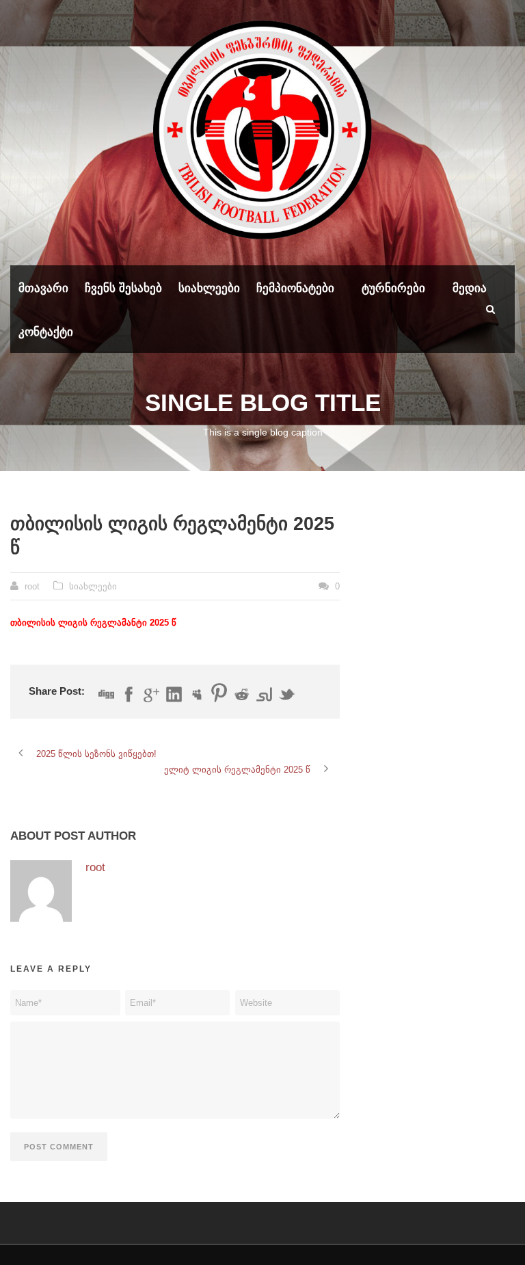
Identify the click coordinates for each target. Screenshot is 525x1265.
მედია (470, 288)
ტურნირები (393, 288)
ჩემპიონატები (295, 288)
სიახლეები (209, 288)
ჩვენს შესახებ (123, 288)
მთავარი (43, 288)
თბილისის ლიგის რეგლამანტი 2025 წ (93, 622)
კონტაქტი (45, 331)
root (32, 586)
